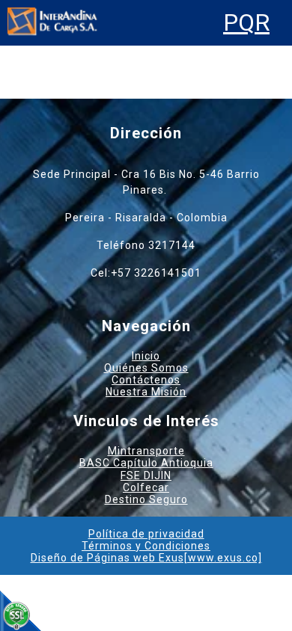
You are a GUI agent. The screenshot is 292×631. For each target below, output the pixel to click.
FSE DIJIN (146, 475)
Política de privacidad (146, 534)
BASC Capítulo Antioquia (146, 463)
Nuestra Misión (146, 392)
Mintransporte (146, 451)
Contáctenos (146, 380)
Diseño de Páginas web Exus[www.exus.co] (146, 558)
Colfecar (146, 487)
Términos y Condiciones (146, 546)
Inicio (146, 356)
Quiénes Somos (146, 368)
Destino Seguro (146, 499)
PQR (246, 23)
